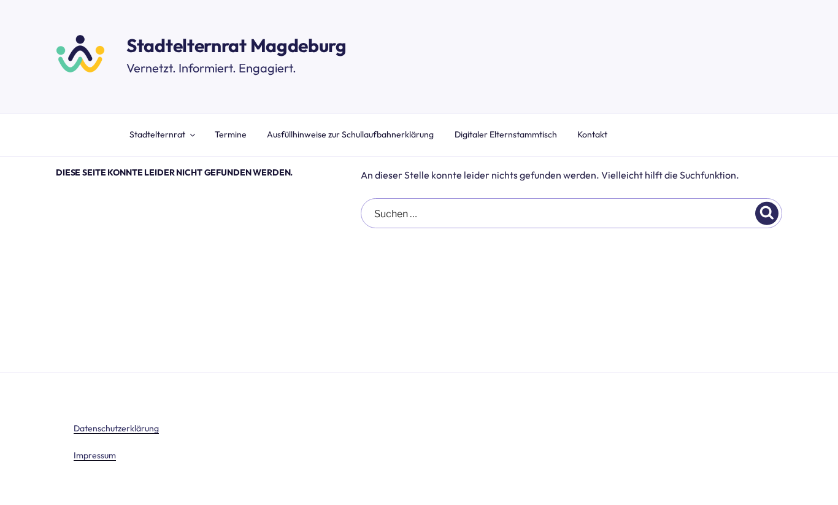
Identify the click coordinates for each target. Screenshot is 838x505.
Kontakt (592, 134)
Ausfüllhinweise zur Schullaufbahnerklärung (350, 134)
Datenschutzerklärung (116, 428)
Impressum (95, 455)
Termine (231, 134)
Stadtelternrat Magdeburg (236, 45)
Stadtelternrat (157, 134)
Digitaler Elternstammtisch (506, 134)
